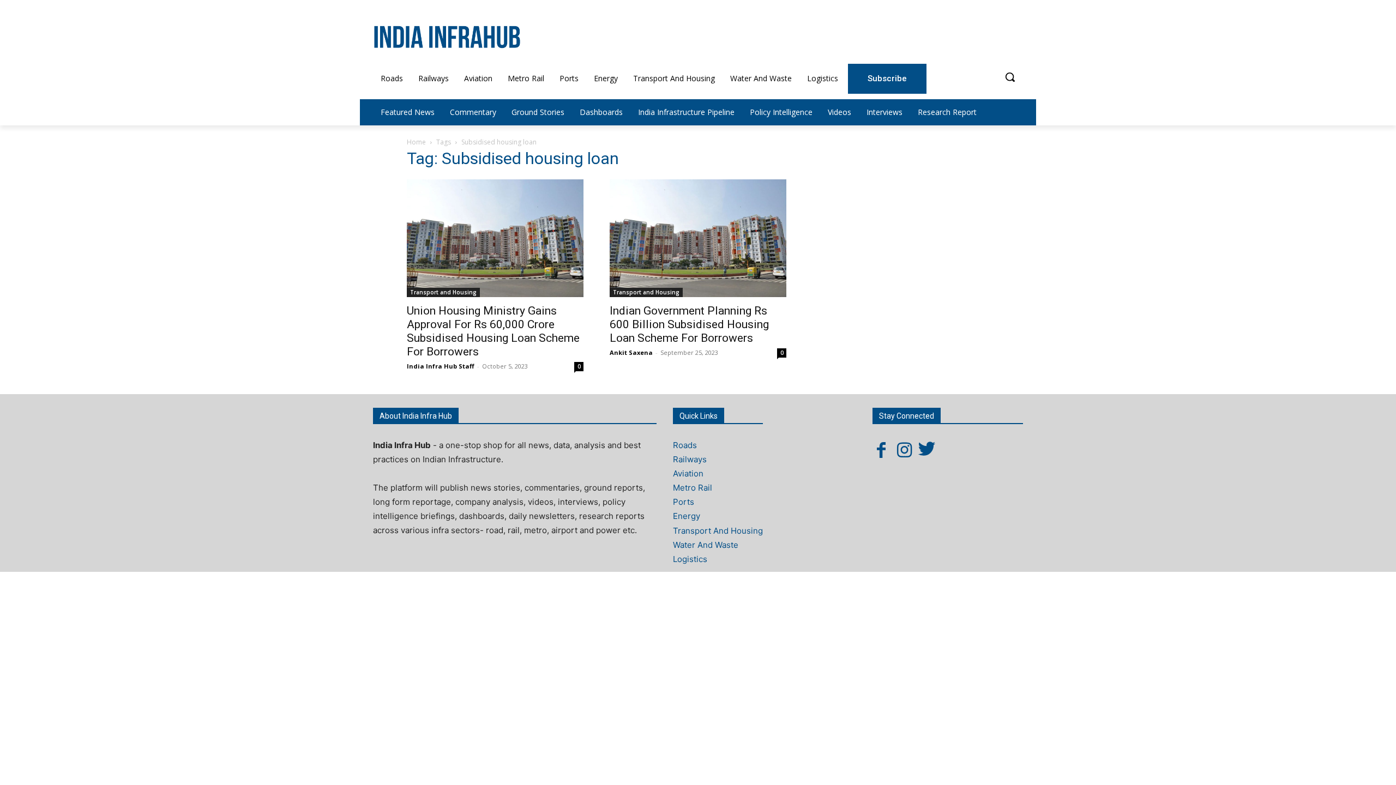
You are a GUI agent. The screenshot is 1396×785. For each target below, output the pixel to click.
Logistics (690, 559)
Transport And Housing (718, 531)
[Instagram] (904, 449)
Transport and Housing (443, 292)
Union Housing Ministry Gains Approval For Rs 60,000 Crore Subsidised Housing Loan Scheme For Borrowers (493, 331)
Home (416, 142)
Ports (683, 502)
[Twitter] (927, 449)
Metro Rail (692, 487)
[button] (1010, 77)
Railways (690, 459)
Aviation (688, 473)
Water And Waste (705, 545)
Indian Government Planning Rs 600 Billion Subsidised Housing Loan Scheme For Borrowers (689, 324)
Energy (686, 516)
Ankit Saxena (631, 352)
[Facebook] (881, 449)
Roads (685, 445)
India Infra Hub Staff (440, 366)
